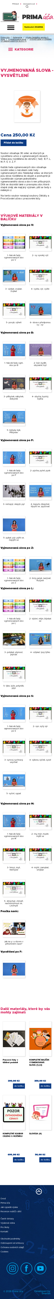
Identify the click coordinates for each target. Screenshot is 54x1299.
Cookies (4, 1252)
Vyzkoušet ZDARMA (33, 27)
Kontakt (4, 1232)
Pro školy (5, 1227)
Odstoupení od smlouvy (12, 1243)
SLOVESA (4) (35, 1133)
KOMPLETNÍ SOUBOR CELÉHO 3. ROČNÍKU (13, 1135)
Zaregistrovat (29, 4)
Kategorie (17, 37)
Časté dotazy (7, 1219)
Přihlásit (15, 4)
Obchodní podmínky (10, 1239)
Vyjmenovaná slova (17, 39)
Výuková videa (8, 1223)
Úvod (3, 1199)
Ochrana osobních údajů (12, 1247)
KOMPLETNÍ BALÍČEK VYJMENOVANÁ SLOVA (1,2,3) (39, 1062)
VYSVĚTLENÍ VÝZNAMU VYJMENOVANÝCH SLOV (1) (26, 40)
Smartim (46, 1293)
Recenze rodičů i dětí (11, 1212)
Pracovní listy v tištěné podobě (10, 1061)
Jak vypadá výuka (9, 1207)
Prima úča (5, 37)
